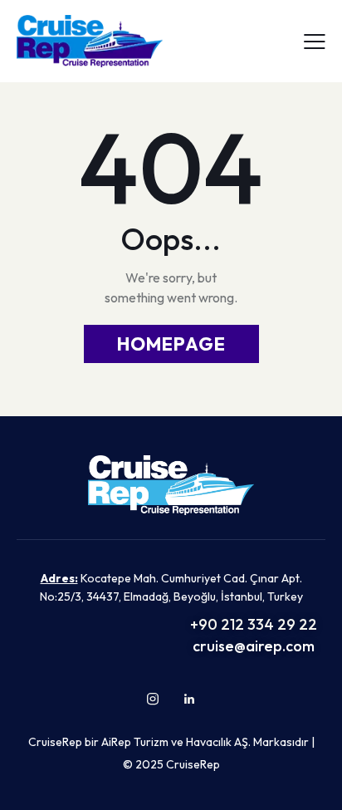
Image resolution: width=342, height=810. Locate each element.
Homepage (171, 344)
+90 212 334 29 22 (253, 624)
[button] (314, 40)
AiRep (116, 741)
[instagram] (152, 698)
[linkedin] (189, 698)
